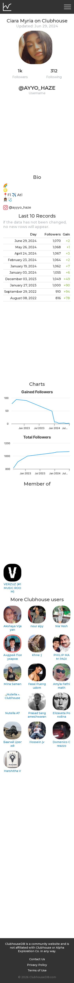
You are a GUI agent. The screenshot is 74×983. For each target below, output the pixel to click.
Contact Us (37, 959)
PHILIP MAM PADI (61, 657)
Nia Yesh (61, 626)
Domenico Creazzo (61, 744)
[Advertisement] (37, 137)
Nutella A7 (12, 713)
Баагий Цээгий (12, 744)
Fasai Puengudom (37, 685)
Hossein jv (36, 742)
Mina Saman (12, 684)
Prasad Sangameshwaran (37, 715)
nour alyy (36, 626)
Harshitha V (12, 771)
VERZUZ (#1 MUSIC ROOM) (12, 587)
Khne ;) (37, 655)
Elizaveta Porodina (61, 715)
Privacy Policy (37, 965)
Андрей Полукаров (12, 657)
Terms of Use (37, 970)
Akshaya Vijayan (13, 628)
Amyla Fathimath (61, 685)
